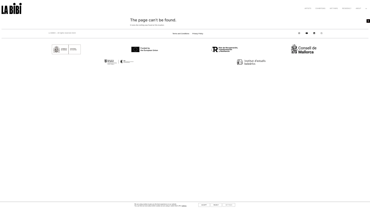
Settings (228, 205)
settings (184, 206)
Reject (216, 205)
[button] (368, 21)
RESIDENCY (346, 8)
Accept (204, 205)
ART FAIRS (334, 8)
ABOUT (358, 8)
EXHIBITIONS (320, 8)
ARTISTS (308, 8)
